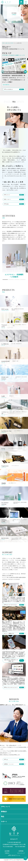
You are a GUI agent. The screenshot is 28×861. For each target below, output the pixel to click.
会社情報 (7, 851)
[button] (25, 71)
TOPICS (7, 853)
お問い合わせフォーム (14, 855)
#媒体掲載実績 (6, 84)
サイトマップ (21, 853)
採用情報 (21, 851)
